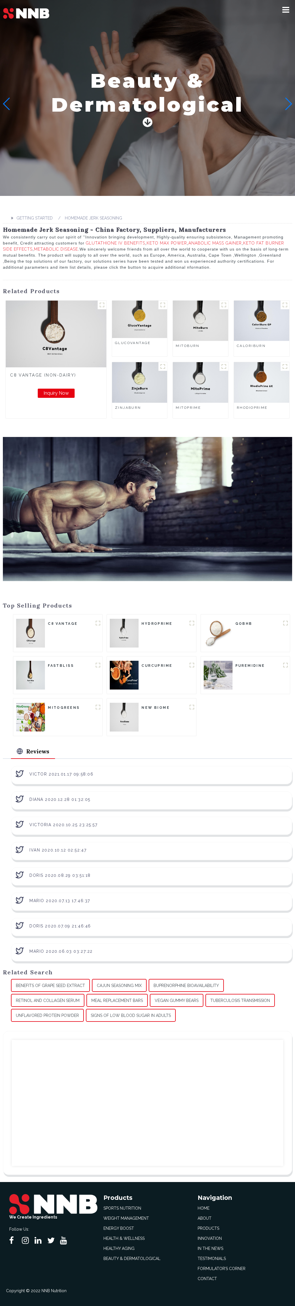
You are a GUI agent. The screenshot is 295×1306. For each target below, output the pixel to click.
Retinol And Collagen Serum (48, 1000)
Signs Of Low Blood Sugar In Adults (131, 1015)
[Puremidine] (218, 675)
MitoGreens (64, 708)
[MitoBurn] (200, 320)
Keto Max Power (167, 243)
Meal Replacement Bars (117, 1000)
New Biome (155, 708)
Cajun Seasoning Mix (119, 985)
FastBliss (61, 666)
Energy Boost (118, 1228)
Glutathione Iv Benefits (115, 243)
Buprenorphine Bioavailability (186, 985)
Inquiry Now (56, 393)
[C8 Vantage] (30, 633)
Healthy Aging (119, 1248)
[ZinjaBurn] (139, 382)
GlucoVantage (133, 343)
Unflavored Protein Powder (47, 1015)
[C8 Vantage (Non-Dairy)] (56, 334)
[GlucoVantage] (139, 318)
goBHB (243, 624)
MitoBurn (187, 346)
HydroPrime (156, 624)
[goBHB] (218, 633)
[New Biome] (124, 717)
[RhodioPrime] (261, 382)
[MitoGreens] (30, 717)
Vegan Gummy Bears (176, 1000)
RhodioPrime (252, 408)
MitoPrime (188, 408)
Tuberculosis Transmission (240, 1000)
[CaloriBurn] (261, 320)
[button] (285, 10)
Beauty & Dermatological (131, 1258)
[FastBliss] (30, 675)
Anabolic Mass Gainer (215, 243)
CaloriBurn (251, 346)
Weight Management (126, 1218)
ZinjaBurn (128, 408)
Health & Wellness (124, 1238)
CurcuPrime (156, 666)
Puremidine (250, 666)
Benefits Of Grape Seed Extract (50, 985)
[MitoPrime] (200, 382)
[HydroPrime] (124, 633)
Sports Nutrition (122, 1208)
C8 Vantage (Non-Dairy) (43, 375)
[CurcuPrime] (124, 675)
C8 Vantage (62, 624)
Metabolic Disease (56, 249)
